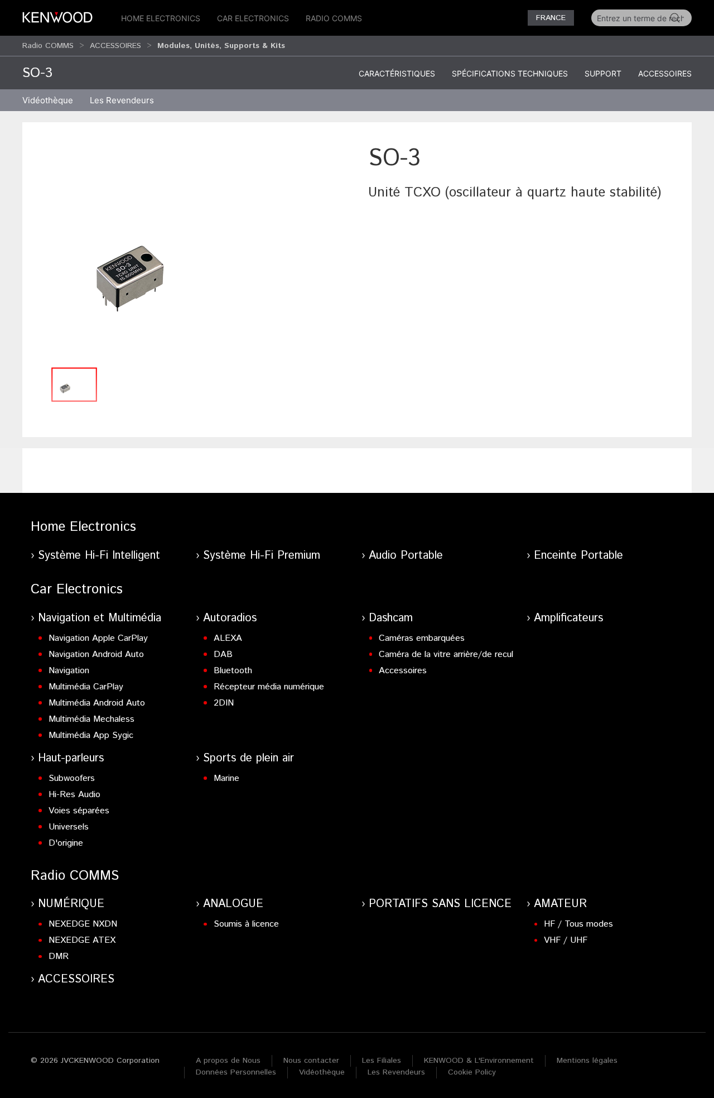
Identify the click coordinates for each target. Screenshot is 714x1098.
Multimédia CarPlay (86, 686)
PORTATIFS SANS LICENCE (440, 904)
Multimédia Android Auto (97, 703)
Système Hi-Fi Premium (261, 556)
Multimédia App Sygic (91, 735)
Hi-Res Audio (74, 794)
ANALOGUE (233, 904)
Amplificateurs (568, 618)
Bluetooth (233, 670)
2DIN (224, 703)
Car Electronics (253, 18)
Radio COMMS (334, 18)
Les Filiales (381, 1060)
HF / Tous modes (578, 924)
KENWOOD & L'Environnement (479, 1060)
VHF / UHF (565, 940)
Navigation (69, 670)
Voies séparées (79, 810)
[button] (189, 251)
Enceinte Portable (578, 556)
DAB (223, 654)
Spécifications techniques (510, 73)
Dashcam (391, 618)
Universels (69, 827)
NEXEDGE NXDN (83, 924)
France (551, 17)
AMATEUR (560, 904)
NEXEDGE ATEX (82, 940)
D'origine (66, 843)
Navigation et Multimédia (99, 618)
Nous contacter (311, 1060)
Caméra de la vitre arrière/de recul (446, 654)
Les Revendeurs (122, 100)
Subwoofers (72, 778)
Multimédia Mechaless (91, 719)
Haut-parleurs (71, 758)
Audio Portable (406, 556)
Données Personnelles (236, 1072)
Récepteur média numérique (269, 686)
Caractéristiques (397, 73)
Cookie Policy (472, 1072)
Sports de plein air (248, 758)
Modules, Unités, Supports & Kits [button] (221, 45)
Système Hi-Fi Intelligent (99, 556)
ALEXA (228, 638)
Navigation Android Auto (96, 654)
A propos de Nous (228, 1060)
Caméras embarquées (422, 638)
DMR (59, 956)
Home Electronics (160, 18)
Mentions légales (587, 1060)
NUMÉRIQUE (71, 904)
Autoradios (230, 618)
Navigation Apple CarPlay (98, 638)
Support (603, 73)
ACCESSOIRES (115, 45)
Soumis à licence (246, 924)
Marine (226, 778)
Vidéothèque (47, 100)
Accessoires (665, 73)
